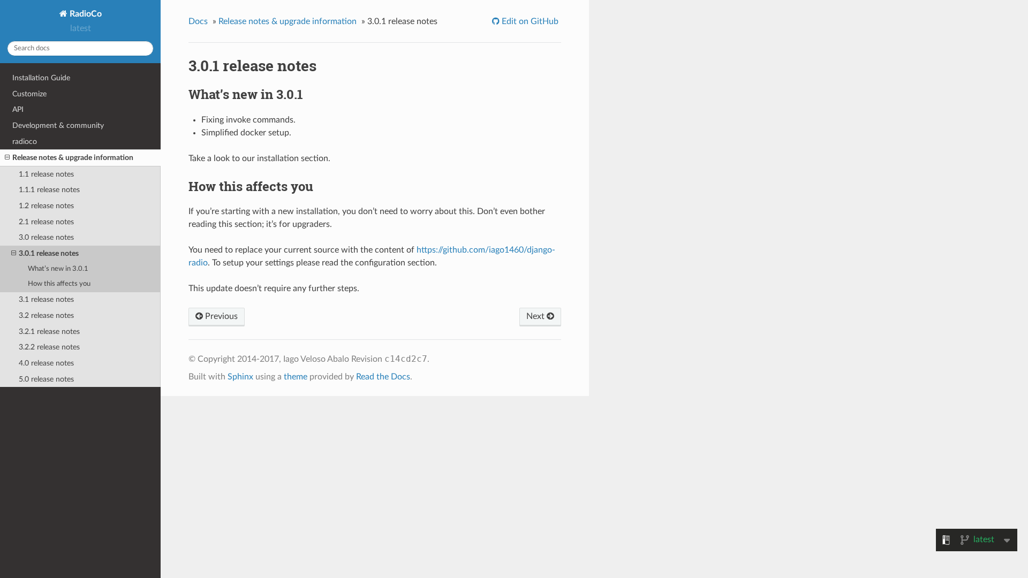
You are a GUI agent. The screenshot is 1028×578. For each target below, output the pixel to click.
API (18, 109)
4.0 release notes (46, 363)
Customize (29, 94)
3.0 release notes (46, 237)
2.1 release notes (46, 222)
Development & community (58, 125)
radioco (24, 142)
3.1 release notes (46, 299)
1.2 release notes (46, 206)
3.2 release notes (46, 315)
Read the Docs (383, 376)
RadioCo (84, 14)
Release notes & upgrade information (72, 158)
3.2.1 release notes (49, 332)
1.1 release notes (46, 174)
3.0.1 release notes (49, 253)
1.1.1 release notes (49, 190)
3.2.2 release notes (49, 347)
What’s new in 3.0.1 (58, 268)
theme (295, 376)
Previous (220, 316)
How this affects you (59, 283)
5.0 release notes (46, 379)
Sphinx (240, 376)
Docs (198, 21)
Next (536, 316)
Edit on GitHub (529, 21)
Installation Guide (41, 78)
